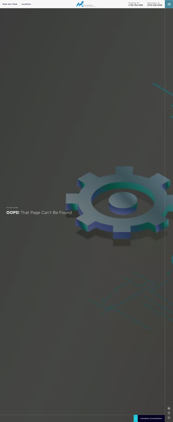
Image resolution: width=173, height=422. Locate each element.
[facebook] (169, 413)
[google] (169, 408)
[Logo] (86, 4)
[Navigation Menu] (169, 4)
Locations (26, 4)
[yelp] (169, 417)
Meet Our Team (10, 4)
